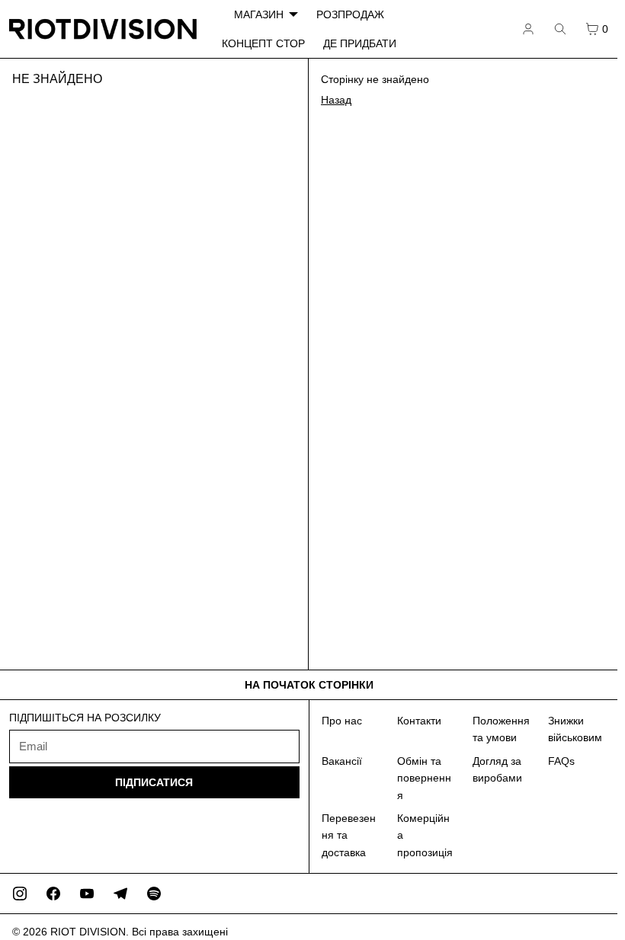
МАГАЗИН (259, 14)
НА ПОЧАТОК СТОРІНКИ (309, 685)
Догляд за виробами (497, 769)
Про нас (342, 721)
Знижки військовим (575, 729)
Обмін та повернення (424, 778)
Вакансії (342, 761)
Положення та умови (501, 729)
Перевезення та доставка (349, 835)
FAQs (561, 761)
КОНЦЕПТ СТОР (263, 43)
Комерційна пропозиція (425, 835)
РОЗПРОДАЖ (350, 14)
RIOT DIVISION (88, 932)
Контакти (419, 721)
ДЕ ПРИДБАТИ (359, 43)
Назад (336, 100)
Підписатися (154, 782)
